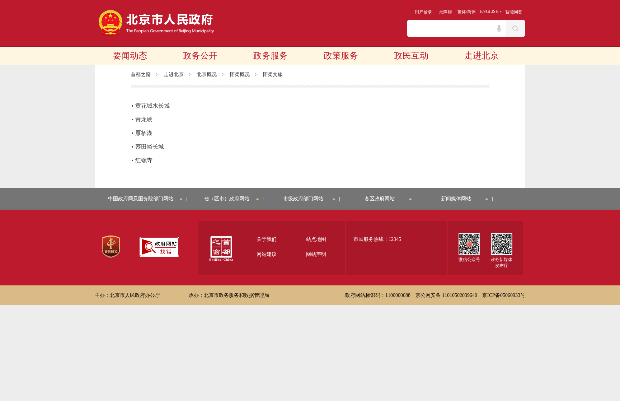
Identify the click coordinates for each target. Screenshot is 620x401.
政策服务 (341, 55)
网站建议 (267, 254)
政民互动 (411, 55)
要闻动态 (130, 55)
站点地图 (316, 239)
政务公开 (200, 55)
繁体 (461, 11)
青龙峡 (143, 119)
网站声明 (316, 254)
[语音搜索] (499, 28)
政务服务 (270, 55)
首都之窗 (141, 74)
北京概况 (207, 74)
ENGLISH (489, 11)
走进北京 (481, 55)
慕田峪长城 (149, 147)
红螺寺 (143, 160)
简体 (471, 11)
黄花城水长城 (152, 106)
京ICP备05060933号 (503, 295)
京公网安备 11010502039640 (446, 295)
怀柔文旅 (273, 74)
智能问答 (513, 11)
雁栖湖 (143, 133)
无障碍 (445, 11)
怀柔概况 (240, 74)
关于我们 (267, 239)
